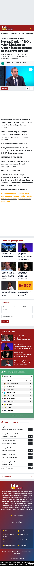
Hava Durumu (24, 531)
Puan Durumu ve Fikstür (8, 540)
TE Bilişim (21, 558)
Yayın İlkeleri (17, 553)
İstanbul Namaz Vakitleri (8, 535)
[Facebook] (13, 522)
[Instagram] (17, 522)
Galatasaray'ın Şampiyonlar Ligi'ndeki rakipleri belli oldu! (8, 255)
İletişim (14, 551)
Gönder (5, 321)
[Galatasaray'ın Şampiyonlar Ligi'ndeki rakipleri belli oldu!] (8, 247)
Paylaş (5, 88)
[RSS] (20, 522)
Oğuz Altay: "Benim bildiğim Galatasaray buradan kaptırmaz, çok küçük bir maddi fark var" (7, 275)
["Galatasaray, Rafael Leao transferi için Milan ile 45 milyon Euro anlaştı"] (8, 285)
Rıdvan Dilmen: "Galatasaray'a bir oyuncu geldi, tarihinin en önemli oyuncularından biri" (25, 256)
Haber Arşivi (23, 545)
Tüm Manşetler (24, 539)
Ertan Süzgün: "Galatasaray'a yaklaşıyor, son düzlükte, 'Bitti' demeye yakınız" (23, 275)
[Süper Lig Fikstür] (32, 422)
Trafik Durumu (24, 534)
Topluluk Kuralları (26, 551)
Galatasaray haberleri (9, 33)
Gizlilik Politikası (6, 551)
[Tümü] (32, 477)
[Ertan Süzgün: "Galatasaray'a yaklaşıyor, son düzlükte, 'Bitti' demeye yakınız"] (25, 266)
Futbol (21, 33)
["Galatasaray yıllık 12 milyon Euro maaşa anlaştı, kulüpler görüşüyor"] (25, 285)
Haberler (4, 38)
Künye (19, 551)
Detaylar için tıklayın (17, 416)
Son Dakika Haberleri (10, 545)
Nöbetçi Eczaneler (10, 531)
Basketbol (29, 33)
